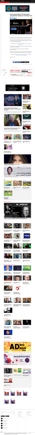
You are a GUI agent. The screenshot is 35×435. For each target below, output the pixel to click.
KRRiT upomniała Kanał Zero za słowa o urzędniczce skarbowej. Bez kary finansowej (27, 251)
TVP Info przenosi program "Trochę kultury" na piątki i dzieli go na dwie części (7, 251)
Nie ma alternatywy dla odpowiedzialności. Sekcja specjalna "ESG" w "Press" (26, 273)
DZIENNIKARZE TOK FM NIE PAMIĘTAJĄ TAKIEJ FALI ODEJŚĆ (14, 218)
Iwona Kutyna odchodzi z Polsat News (10, 176)
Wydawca (19, 413)
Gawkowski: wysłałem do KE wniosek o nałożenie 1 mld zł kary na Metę (7, 305)
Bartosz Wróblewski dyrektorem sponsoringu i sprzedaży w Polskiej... (26, 283)
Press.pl (28, 413)
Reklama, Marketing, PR (9, 264)
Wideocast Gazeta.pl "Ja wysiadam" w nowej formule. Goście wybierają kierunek (8, 152)
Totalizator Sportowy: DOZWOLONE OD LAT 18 (7, 187)
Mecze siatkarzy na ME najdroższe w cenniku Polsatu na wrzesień (27, 112)
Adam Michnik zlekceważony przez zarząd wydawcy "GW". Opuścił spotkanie (12, 129)
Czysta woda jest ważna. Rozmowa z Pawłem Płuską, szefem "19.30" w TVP (26, 327)
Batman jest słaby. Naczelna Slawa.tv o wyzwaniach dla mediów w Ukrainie (8, 327)
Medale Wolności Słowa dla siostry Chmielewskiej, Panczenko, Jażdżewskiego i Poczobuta (12, 109)
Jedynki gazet (6, 389)
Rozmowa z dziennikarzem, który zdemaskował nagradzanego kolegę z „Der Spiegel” (8, 337)
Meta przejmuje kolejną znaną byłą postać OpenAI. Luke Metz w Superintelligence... (17, 305)
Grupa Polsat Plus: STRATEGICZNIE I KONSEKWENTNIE (6, 198)
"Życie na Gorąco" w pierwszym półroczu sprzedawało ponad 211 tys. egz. (17, 142)
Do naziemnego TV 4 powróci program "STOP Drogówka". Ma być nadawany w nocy (8, 231)
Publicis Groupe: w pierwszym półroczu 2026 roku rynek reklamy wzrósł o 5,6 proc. (17, 273)
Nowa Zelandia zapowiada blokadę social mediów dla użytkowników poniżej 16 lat (26, 305)
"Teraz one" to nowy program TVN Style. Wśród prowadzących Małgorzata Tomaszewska (8, 142)
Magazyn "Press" (29, 412)
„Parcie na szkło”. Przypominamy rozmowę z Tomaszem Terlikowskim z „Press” (16, 327)
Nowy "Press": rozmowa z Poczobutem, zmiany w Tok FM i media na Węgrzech (17, 231)
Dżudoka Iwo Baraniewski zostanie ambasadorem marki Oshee (8, 283)
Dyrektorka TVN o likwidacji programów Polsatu (12, 164)
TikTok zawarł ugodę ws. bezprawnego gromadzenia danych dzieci (7, 315)
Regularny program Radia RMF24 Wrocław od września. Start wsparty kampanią (26, 241)
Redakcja (19, 412)
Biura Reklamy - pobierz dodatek (7, 385)
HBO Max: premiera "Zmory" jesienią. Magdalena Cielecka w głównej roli (27, 122)
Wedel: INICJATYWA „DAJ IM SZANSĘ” (17, 187)
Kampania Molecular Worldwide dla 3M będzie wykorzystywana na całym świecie (16, 293)
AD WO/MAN (6, 352)
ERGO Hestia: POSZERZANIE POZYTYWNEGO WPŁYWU (26, 187)
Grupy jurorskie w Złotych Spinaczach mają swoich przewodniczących (7, 293)
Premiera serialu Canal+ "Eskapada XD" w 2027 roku (17, 260)
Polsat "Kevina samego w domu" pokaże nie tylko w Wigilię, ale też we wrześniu (16, 251)
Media (4, 222)
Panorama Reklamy (29, 415)
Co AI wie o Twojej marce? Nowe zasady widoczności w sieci (26, 142)
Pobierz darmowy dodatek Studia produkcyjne (26, 375)
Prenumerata (20, 414)
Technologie (6, 296)
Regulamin (19, 416)
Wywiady (5, 318)
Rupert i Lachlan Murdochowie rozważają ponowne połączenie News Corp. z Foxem (8, 241)
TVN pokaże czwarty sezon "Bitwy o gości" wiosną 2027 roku (26, 261)
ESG (4, 179)
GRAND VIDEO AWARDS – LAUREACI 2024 (10, 364)
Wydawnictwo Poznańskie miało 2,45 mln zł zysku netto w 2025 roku (27, 132)
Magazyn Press (7, 201)
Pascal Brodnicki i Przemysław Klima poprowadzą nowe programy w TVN (17, 241)
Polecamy (6, 367)
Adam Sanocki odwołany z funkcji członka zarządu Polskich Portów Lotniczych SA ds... (8, 273)
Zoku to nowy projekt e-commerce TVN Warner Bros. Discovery (26, 231)
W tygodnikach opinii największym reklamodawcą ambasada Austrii (26, 102)
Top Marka (28, 414)
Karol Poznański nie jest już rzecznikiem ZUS (16, 282)
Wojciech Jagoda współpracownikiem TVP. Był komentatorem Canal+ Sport (8, 261)
